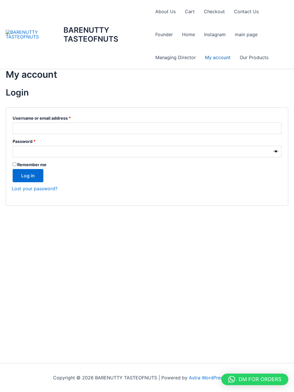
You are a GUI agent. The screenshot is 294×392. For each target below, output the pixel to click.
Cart (190, 11)
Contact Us (246, 11)
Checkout (214, 11)
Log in (28, 175)
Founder (164, 34)
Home (188, 34)
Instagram (215, 34)
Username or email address (51, 117)
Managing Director (175, 57)
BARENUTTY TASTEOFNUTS (90, 34)
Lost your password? (34, 188)
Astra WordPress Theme (215, 378)
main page (246, 34)
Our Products (254, 57)
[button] (254, 379)
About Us (165, 11)
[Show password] (276, 151)
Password (33, 140)
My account (218, 57)
